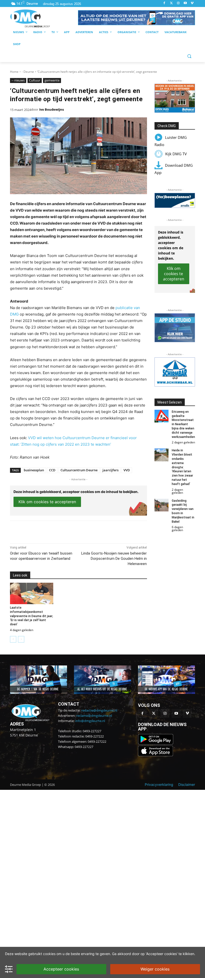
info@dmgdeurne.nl (90, 721)
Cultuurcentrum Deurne (79, 470)
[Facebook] (164, 3)
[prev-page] (13, 639)
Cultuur (34, 80)
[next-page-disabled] (21, 639)
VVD (127, 470)
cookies (49, 954)
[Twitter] (171, 3)
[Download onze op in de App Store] (155, 755)
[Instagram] (178, 3)
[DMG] (44, 18)
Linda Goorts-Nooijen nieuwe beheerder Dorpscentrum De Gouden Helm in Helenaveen (114, 558)
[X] (56, 531)
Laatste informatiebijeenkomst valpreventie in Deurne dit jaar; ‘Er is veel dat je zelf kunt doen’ (31, 616)
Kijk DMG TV (176, 153)
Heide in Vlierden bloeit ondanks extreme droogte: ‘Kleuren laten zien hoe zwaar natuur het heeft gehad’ (182, 467)
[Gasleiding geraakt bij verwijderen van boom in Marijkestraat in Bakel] (161, 505)
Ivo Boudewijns (51, 109)
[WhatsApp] (67, 531)
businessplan (34, 470)
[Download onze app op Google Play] (156, 743)
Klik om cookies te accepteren (47, 501)
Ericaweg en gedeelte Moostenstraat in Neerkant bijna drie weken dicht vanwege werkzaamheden (183, 424)
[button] (136, 17)
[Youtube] (185, 3)
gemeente (52, 80)
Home (14, 72)
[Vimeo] (192, 3)
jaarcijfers (110, 470)
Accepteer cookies (61, 969)
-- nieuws (18, 80)
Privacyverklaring (159, 784)
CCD (52, 470)
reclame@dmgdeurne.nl (94, 715)
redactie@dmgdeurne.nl (99, 710)
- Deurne (28, 72)
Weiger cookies (155, 969)
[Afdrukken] (79, 531)
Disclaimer (186, 784)
